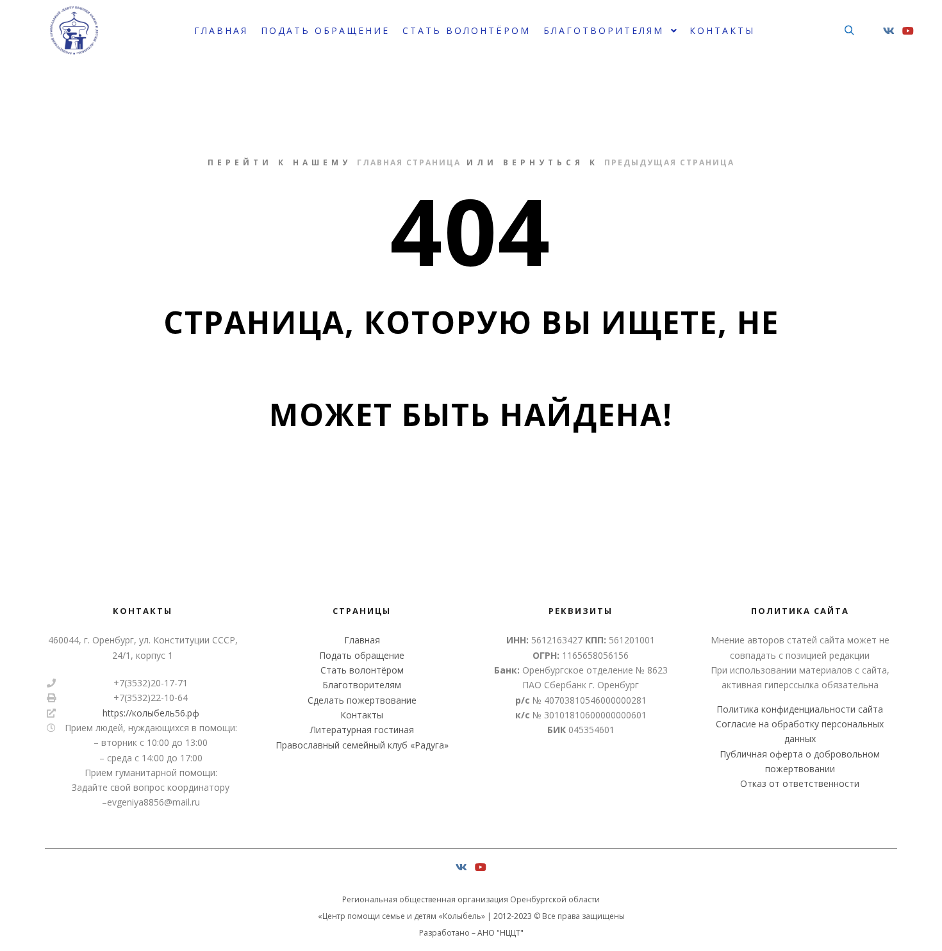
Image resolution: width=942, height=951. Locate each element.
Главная (362, 640)
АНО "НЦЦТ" (500, 932)
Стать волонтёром (362, 670)
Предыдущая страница (669, 162)
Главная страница (409, 162)
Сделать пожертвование (362, 700)
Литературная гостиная (362, 730)
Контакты (361, 715)
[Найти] (849, 30)
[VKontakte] (888, 30)
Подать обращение (361, 655)
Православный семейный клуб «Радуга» (362, 745)
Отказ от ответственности (799, 783)
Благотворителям (361, 685)
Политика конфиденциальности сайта (799, 709)
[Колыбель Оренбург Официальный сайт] (74, 30)
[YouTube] (908, 30)
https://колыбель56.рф (151, 713)
